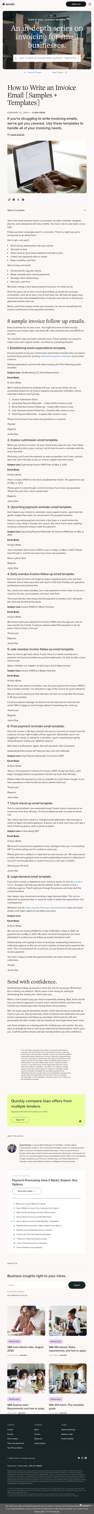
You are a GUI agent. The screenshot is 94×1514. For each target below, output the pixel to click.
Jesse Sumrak (17, 134)
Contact (10, 1429)
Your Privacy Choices (15, 1448)
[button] (90, 4)
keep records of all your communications (46, 907)
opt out (56, 1511)
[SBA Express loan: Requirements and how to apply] (26, 1378)
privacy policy (39, 1511)
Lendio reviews (39, 1443)
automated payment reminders (55, 356)
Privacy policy (23, 1466)
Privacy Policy (11, 1483)
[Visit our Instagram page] (82, 1458)
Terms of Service (24, 1483)
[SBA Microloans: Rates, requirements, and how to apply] (68, 1321)
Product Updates (67, 1439)
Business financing (68, 1429)
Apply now (76, 4)
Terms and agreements (15, 1443)
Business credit (66, 1434)
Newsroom (38, 1439)
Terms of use (12, 1466)
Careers (37, 1434)
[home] (8, 4)
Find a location (12, 1439)
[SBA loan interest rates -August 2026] (26, 1321)
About (36, 1429)
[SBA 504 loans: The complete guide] (68, 1378)
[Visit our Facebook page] (79, 1458)
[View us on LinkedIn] (86, 1458)
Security (10, 1434)
